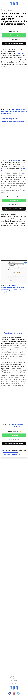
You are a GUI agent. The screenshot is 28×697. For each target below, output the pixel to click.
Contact (14, 678)
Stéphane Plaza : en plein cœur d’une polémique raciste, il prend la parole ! (14, 111)
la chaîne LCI (15, 160)
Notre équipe (14, 680)
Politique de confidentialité (14, 683)
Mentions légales (14, 682)
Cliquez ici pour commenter (11, 454)
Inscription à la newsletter (14, 677)
